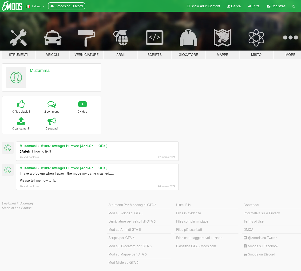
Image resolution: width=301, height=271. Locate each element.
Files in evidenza (188, 213)
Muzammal (40, 70)
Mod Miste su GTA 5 (123, 262)
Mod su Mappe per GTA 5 (127, 254)
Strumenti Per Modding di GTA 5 (132, 204)
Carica (235, 6)
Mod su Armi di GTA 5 (124, 229)
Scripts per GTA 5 (121, 237)
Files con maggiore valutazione (199, 237)
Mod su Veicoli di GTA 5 (125, 213)
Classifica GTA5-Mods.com (196, 246)
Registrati (277, 6)
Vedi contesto (31, 157)
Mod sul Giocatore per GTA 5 (130, 246)
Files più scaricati (189, 229)
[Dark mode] (294, 6)
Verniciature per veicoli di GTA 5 (132, 221)
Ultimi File (183, 204)
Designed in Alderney (18, 203)
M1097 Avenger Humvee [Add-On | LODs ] (73, 145)
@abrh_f (26, 151)
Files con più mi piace (192, 221)
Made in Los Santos (17, 207)
